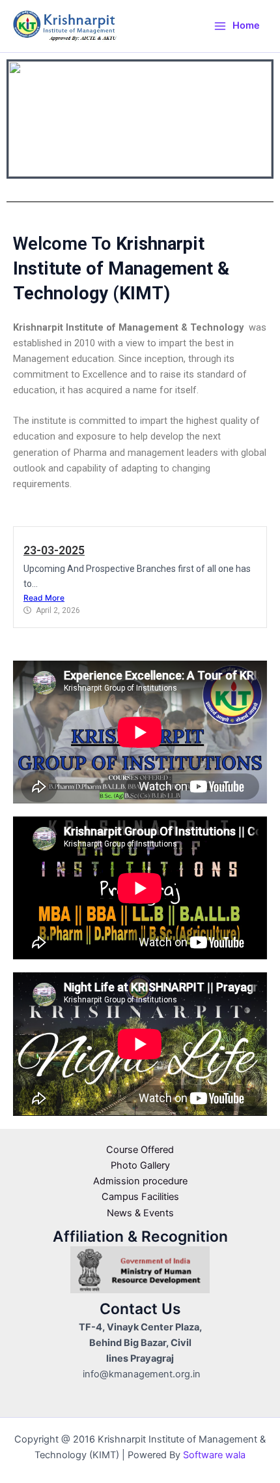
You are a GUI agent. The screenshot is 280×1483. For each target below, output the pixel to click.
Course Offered (140, 1150)
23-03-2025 (54, 550)
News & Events (140, 1213)
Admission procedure (140, 1181)
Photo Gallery (140, 1165)
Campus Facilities (140, 1197)
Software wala (214, 1455)
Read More (43, 598)
